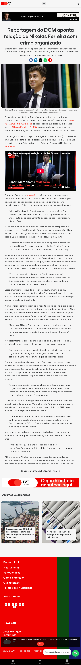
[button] (44, 3)
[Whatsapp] (9, 604)
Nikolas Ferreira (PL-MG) (24, 127)
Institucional (11, 567)
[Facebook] (20, 604)
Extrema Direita (50, 471)
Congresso (34, 471)
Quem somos (11, 583)
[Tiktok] (23, 604)
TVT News (10, 147)
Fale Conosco (12, 572)
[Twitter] (16, 604)
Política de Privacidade (17, 588)
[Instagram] (13, 604)
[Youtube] (6, 604)
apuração (31, 195)
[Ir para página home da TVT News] (40, 487)
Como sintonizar (13, 577)
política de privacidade (68, 639)
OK (40, 644)
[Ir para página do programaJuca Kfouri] (40, 20)
